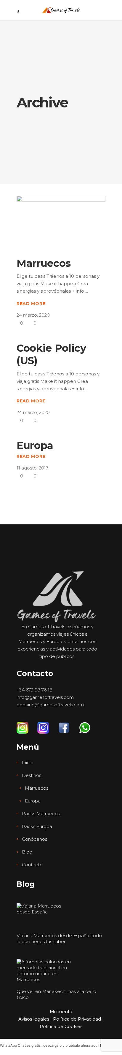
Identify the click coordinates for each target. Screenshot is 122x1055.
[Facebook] (68, 725)
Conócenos (34, 839)
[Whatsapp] (89, 725)
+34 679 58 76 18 (34, 690)
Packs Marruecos (41, 813)
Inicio (27, 762)
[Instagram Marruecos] (27, 725)
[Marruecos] (61, 221)
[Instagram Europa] (47, 725)
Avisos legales (33, 1019)
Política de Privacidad (77, 1019)
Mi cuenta (61, 1011)
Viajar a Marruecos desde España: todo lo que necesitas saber (59, 938)
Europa (35, 445)
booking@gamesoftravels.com (50, 704)
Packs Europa (37, 826)
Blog (27, 852)
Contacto (32, 864)
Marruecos (44, 263)
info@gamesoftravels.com (45, 697)
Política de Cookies (61, 1026)
